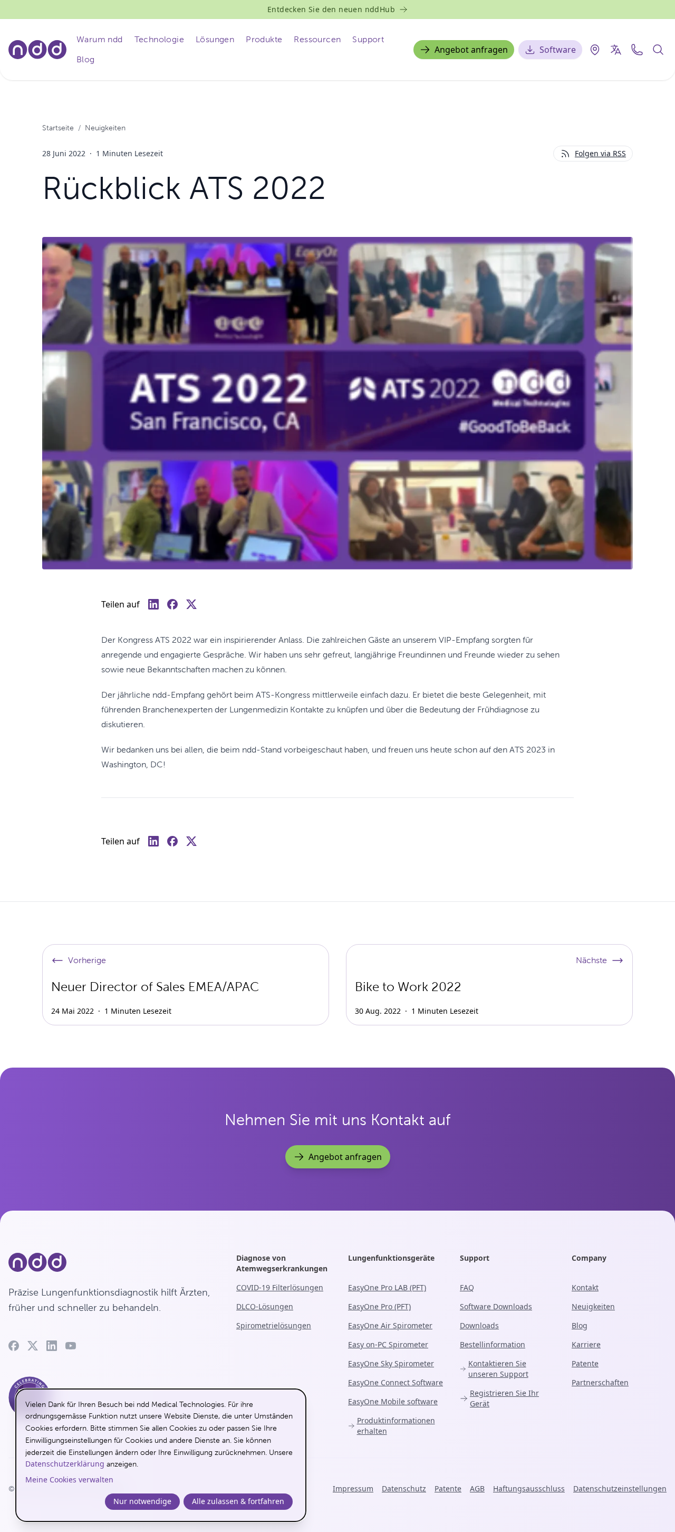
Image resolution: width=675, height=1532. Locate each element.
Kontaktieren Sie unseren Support (498, 1368)
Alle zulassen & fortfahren (238, 1501)
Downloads (479, 1325)
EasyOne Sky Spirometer (391, 1363)
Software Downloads (496, 1306)
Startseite (58, 127)
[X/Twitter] (32, 1345)
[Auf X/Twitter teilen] (191, 604)
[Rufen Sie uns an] (637, 49)
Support (368, 39)
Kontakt (585, 1287)
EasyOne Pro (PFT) (379, 1306)
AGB (477, 1488)
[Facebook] (13, 1345)
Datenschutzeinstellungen (620, 1488)
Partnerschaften (600, 1382)
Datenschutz (404, 1488)
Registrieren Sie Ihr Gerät (504, 1398)
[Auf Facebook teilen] (172, 604)
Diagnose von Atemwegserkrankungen (281, 1263)
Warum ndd (99, 39)
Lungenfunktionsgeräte (391, 1258)
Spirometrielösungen (273, 1325)
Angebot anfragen (471, 49)
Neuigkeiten (105, 127)
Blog (85, 59)
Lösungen (215, 39)
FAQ (467, 1287)
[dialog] (161, 1455)
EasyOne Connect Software (395, 1382)
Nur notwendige (142, 1501)
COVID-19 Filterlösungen (279, 1287)
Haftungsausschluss (529, 1488)
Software (557, 49)
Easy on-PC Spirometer (388, 1344)
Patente (585, 1363)
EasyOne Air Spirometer (390, 1325)
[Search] (658, 49)
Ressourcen (317, 39)
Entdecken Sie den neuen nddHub (331, 9)
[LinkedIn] (51, 1345)
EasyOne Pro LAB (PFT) (387, 1287)
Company (589, 1258)
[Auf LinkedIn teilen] (153, 604)
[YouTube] (70, 1345)
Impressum (353, 1488)
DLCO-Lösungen (264, 1306)
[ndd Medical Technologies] (109, 1262)
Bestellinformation (492, 1344)
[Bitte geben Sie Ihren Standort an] (594, 49)
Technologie (159, 39)
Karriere (586, 1344)
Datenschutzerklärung (64, 1464)
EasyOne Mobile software (393, 1401)
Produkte (264, 39)
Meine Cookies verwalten (69, 1479)
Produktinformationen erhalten (396, 1425)
